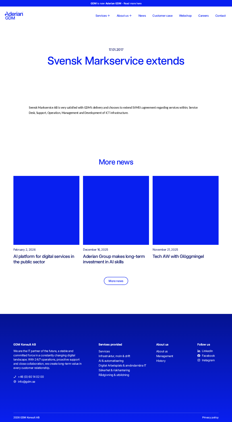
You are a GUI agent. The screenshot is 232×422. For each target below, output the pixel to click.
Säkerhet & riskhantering (114, 370)
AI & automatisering (111, 361)
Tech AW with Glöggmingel (178, 256)
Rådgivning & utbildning (114, 375)
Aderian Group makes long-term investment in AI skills (114, 259)
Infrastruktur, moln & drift (114, 356)
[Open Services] (108, 15)
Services (104, 351)
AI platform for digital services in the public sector (43, 259)
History (160, 361)
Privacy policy (210, 417)
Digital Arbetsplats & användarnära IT (122, 365)
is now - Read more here (116, 3)
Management (164, 356)
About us (162, 351)
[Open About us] (130, 15)
